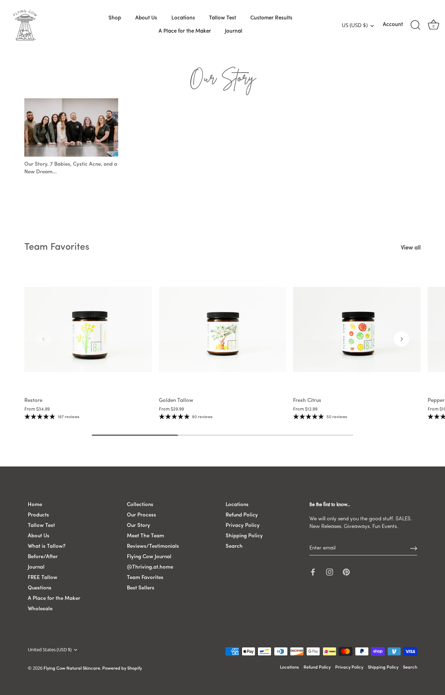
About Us (146, 18)
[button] (43, 339)
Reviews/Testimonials (153, 546)
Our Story (138, 525)
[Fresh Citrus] (357, 330)
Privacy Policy (243, 525)
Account (393, 24)
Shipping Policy (244, 536)
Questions (39, 588)
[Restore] (88, 330)
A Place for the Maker (185, 31)
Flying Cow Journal (149, 557)
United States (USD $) (50, 650)
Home (35, 504)
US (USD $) (354, 25)
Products (38, 515)
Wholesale (40, 609)
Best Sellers (140, 588)
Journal (233, 31)
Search (234, 546)
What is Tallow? (46, 546)
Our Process (141, 515)
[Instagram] (329, 571)
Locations (183, 18)
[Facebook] (312, 571)
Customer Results (271, 18)
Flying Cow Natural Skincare (71, 669)
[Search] (415, 25)
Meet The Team (145, 536)
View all (411, 248)
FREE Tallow (42, 577)
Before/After (43, 557)
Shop (114, 18)
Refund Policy (242, 515)
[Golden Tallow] (222, 330)
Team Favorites (56, 247)
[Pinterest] (346, 571)
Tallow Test (222, 18)
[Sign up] (413, 548)
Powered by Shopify (122, 669)
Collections (140, 504)
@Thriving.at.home (150, 567)
